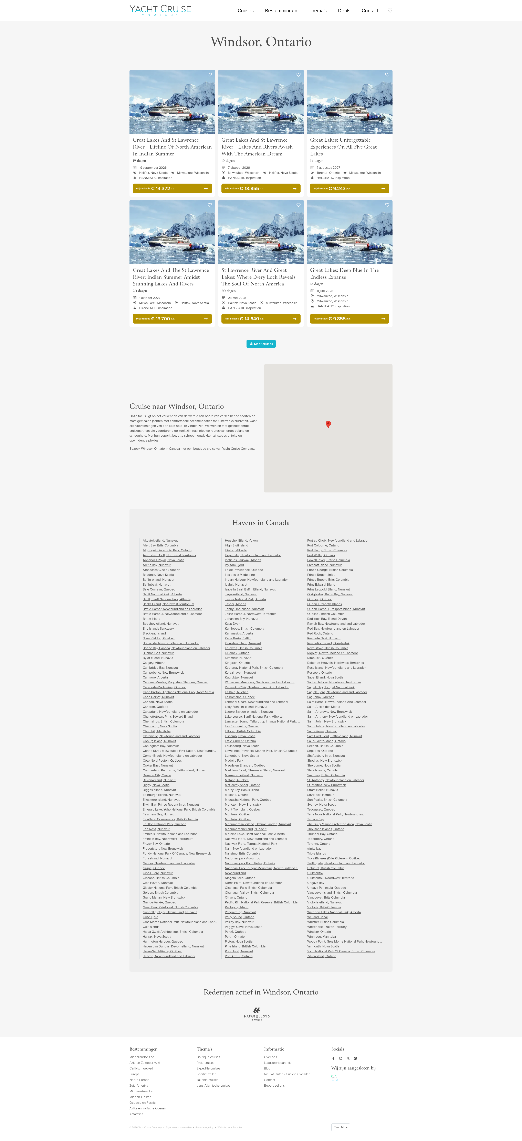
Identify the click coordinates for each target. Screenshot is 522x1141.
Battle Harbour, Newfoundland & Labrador (172, 613)
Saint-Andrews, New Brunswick (329, 711)
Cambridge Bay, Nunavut (160, 667)
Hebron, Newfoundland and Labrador (169, 956)
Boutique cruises (208, 1057)
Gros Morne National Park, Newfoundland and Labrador (182, 922)
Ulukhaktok (315, 873)
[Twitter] (349, 1058)
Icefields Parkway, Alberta (243, 560)
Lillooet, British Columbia (243, 731)
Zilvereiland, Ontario (321, 956)
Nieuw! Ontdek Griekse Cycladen (287, 1074)
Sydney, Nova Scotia (321, 804)
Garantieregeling (204, 1127)
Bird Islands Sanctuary (158, 628)
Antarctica (136, 1114)
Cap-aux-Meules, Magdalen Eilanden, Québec (175, 682)
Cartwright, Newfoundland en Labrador (170, 711)
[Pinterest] (356, 1058)
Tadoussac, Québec (321, 809)
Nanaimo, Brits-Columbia (242, 853)
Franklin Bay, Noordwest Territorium (168, 838)
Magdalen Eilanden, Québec (245, 765)
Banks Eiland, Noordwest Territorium (168, 604)
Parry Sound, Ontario (239, 917)
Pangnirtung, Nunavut (240, 912)
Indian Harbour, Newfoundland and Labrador (256, 579)
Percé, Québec (235, 931)
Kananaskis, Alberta (239, 633)
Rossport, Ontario (319, 672)
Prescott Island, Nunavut (324, 565)
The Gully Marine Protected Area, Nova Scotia (339, 824)
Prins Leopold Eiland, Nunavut (328, 589)
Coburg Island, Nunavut (159, 741)
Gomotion (238, 1127)
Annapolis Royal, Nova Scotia (163, 560)
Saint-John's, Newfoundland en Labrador (336, 726)
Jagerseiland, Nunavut (241, 594)
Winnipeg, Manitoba (321, 936)
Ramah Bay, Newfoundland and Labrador (336, 623)
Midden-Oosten (140, 1097)
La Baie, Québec (236, 692)
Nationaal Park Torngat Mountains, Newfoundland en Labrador (269, 868)
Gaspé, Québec (154, 868)
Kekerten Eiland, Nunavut (243, 643)
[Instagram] (341, 1058)
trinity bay (314, 848)
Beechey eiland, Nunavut (161, 623)
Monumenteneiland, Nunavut (246, 829)
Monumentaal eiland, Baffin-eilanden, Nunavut (258, 824)
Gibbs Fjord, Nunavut (158, 873)
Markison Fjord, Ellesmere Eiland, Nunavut (255, 770)
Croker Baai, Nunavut (158, 765)
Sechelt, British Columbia (325, 745)
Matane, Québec (237, 780)
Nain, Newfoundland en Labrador (248, 848)
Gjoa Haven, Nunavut (158, 882)
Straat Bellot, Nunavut (322, 789)
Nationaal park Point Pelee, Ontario (250, 863)
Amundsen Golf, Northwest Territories (169, 555)
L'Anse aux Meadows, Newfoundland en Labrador (259, 682)
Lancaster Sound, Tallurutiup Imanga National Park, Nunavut (267, 721)
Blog (267, 1068)
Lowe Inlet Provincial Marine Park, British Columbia (261, 750)
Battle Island (151, 618)
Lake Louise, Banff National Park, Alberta (253, 716)
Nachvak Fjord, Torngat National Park (251, 843)
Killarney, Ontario (237, 653)
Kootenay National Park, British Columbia (254, 667)
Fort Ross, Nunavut (156, 829)
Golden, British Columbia (160, 892)
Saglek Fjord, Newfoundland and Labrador (337, 692)
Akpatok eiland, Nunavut (160, 540)
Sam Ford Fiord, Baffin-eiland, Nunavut (334, 736)
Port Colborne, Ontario (323, 545)
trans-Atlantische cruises (213, 1085)
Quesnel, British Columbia (325, 613)
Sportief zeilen (207, 1074)
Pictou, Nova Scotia (238, 941)
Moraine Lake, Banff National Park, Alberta (255, 834)
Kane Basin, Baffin (238, 638)
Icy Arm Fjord (234, 565)
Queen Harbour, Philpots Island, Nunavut (336, 609)
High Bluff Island (236, 545)
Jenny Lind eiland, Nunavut (244, 609)
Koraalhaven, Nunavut (240, 672)
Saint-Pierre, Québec (322, 731)
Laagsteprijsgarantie (278, 1062)
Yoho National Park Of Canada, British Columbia (341, 951)
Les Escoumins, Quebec (242, 726)
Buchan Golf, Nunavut (158, 653)
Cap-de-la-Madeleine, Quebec (164, 687)
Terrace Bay (315, 819)
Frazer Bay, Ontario (156, 843)
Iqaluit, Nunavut (236, 584)
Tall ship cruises (207, 1079)
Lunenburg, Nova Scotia (242, 755)
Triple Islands (316, 853)
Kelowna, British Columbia (243, 648)
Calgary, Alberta (154, 662)
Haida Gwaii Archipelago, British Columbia (173, 931)
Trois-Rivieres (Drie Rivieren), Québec (334, 858)
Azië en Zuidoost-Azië (144, 1062)
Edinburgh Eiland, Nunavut (162, 794)
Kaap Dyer (232, 623)
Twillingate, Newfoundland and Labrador (336, 863)
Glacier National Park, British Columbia (170, 887)
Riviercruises (205, 1062)
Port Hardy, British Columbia (327, 550)
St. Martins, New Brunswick (326, 785)
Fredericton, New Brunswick (163, 848)
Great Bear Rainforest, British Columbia (170, 907)
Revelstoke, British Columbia (327, 648)
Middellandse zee (141, 1057)
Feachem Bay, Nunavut (159, 814)
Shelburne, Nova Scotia (324, 765)
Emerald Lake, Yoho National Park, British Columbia (179, 809)
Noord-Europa (139, 1079)
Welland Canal (317, 917)
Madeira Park (234, 760)
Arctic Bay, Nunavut (157, 565)
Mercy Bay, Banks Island (242, 789)
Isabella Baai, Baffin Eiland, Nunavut (250, 589)
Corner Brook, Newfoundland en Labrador (172, 755)
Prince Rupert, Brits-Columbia (328, 579)
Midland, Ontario (237, 794)
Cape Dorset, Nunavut (158, 697)
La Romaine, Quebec (240, 697)
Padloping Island (236, 907)
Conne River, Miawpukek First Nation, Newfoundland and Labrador (190, 750)
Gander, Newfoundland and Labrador (169, 863)
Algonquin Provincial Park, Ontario (167, 550)
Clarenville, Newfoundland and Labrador (171, 736)
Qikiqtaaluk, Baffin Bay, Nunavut (330, 594)
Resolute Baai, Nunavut (324, 638)
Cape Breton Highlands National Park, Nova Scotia (178, 692)
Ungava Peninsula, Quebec (326, 887)
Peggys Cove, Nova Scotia (243, 926)
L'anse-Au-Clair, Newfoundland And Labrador (257, 687)
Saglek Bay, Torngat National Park (331, 687)
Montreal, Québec (238, 814)
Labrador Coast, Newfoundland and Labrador (256, 701)
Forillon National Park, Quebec (164, 824)
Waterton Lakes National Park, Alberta (334, 912)
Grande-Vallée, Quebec (159, 902)
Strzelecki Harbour (320, 794)
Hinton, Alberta (236, 550)
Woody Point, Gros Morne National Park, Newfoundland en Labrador (355, 941)
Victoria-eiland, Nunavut (324, 902)
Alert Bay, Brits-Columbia (160, 545)
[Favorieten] (390, 11)
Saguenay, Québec (320, 697)
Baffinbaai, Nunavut (156, 584)
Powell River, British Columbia (328, 560)
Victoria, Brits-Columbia (324, 907)
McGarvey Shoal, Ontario (242, 785)
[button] (328, 424)
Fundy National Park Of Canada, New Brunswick (177, 853)
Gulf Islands (151, 926)
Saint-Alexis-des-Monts (323, 706)
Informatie (274, 1050)
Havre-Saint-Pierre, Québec (162, 951)
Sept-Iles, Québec (320, 750)
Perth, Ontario (235, 936)
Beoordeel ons (274, 1085)
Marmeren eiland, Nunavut (244, 775)
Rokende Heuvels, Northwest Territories (335, 662)
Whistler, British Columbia (325, 922)
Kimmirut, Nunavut (238, 657)
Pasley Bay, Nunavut (239, 922)
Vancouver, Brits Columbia (326, 897)
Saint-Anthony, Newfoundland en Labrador (337, 716)
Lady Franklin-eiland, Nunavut (246, 706)
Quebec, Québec (319, 599)
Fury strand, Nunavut (157, 858)
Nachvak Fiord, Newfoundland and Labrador (256, 838)
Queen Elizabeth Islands (324, 604)
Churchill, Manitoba (156, 731)
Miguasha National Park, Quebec (248, 799)
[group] (257, 1014)
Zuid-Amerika (138, 1085)
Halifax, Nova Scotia (157, 936)
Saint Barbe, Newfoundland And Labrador (336, 701)
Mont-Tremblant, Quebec (243, 809)
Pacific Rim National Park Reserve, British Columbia (261, 902)
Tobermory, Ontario (320, 838)
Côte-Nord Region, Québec (162, 760)
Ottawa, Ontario (236, 897)
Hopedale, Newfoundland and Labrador (253, 555)
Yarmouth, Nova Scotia (323, 946)
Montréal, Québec (238, 819)
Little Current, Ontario (240, 741)
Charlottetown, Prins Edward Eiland (168, 716)
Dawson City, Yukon (157, 775)
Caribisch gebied (141, 1068)
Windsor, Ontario (319, 931)
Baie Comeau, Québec (159, 589)
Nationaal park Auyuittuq (242, 858)
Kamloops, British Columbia (244, 628)
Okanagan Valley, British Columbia (249, 892)
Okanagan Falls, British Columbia (248, 887)
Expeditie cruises (208, 1068)
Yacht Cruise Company (160, 10)
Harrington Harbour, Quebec (163, 941)
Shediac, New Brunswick (324, 760)
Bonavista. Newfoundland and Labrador (171, 643)
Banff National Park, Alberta (162, 594)
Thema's (318, 10)
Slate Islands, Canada (322, 770)
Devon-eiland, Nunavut (159, 780)
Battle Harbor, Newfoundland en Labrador (172, 609)
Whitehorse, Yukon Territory (327, 926)
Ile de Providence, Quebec (244, 569)
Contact (370, 10)
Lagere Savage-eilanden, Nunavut (249, 711)
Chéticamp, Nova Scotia (160, 726)
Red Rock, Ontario (320, 633)
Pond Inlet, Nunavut (239, 951)
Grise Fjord (150, 917)
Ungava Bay (315, 882)
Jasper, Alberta (235, 604)
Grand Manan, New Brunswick (164, 897)
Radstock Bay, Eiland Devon (327, 618)
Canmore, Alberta (155, 677)
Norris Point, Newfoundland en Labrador (253, 882)
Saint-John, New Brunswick (326, 721)
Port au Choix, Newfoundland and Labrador (337, 540)
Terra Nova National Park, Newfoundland (336, 814)
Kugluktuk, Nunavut (239, 677)
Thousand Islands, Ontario (325, 829)
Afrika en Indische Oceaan (147, 1108)
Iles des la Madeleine (240, 574)
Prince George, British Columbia (330, 569)
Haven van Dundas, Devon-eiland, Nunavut (173, 946)
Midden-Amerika (141, 1091)
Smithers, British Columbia (326, 775)
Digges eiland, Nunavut (159, 789)
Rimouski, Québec (320, 657)
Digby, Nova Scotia (156, 785)
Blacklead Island (154, 633)
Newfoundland (235, 873)
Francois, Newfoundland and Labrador (170, 834)
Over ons (270, 1057)
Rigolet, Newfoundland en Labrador (332, 653)
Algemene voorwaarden (178, 1127)
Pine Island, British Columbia (245, 946)
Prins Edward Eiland (321, 584)
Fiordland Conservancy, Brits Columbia (170, 819)
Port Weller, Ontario (321, 555)
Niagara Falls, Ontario (240, 878)
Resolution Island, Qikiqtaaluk (328, 643)
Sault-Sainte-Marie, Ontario (326, 741)
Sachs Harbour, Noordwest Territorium (334, 682)
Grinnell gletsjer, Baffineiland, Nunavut (170, 912)
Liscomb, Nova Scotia (240, 736)
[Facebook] (334, 1058)
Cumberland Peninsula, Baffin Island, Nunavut (175, 770)
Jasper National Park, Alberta (245, 599)
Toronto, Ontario (318, 843)
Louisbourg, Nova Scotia (242, 745)
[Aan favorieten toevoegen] (210, 75)
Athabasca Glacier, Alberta (161, 569)
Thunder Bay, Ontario (322, 834)
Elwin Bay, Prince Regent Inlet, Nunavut (171, 804)
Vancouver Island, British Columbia (332, 892)
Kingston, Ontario (237, 662)
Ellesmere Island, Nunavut (161, 799)
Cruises (246, 10)
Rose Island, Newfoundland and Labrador (336, 667)
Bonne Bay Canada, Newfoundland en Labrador (176, 648)
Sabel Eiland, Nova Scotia (325, 677)
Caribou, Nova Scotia (158, 701)
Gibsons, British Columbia (161, 878)
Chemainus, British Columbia (163, 721)
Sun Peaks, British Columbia (327, 799)
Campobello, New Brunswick (163, 672)
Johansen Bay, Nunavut (241, 618)
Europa (134, 1074)
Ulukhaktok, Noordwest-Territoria (330, 878)
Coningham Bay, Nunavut (161, 745)
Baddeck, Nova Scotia (158, 574)
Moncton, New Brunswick (243, 804)
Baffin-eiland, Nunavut (158, 579)
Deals (344, 10)
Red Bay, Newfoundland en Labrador (333, 628)
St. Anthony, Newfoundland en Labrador (335, 780)
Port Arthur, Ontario (238, 956)
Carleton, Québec (155, 706)
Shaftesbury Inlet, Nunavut (326, 755)
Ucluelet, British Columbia (325, 868)
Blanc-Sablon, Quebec (159, 638)
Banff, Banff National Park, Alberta (166, 599)
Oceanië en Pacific (142, 1102)
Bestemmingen (281, 10)
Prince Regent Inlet (321, 574)
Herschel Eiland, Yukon (241, 540)
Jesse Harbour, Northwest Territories (250, 613)
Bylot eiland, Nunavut (158, 657)
